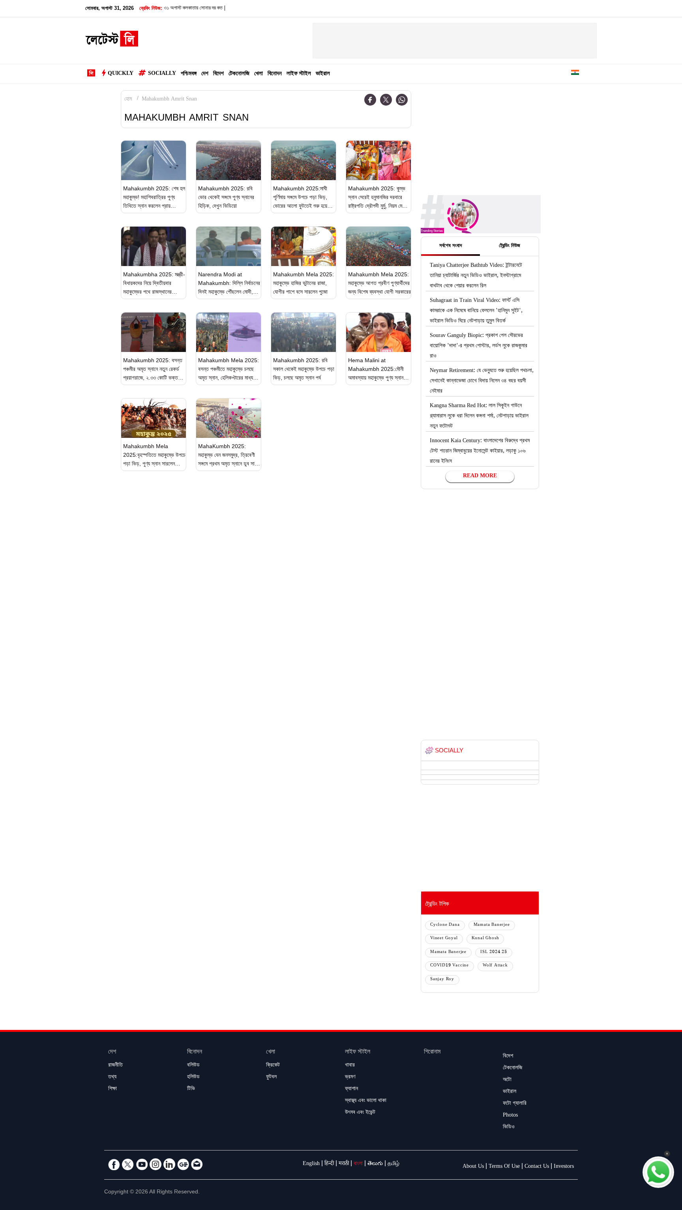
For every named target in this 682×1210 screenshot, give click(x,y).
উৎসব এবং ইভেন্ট (360, 1113)
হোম (128, 99)
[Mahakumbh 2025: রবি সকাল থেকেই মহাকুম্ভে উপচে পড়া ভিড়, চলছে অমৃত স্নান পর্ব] (303, 332)
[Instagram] (155, 1164)
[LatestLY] (111, 41)
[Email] (197, 1164)
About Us (473, 1167)
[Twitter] (386, 100)
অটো (507, 1080)
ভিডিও (509, 1127)
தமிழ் (393, 1164)
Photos (510, 1115)
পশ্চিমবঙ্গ (189, 74)
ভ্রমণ (350, 1077)
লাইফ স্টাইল (299, 74)
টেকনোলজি (239, 74)
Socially (162, 74)
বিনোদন (275, 74)
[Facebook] (370, 100)
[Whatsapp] (402, 100)
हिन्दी (329, 1164)
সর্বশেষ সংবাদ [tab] (450, 246)
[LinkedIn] (169, 1164)
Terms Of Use (504, 1167)
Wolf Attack (495, 965)
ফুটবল (271, 1077)
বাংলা (358, 1164)
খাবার (350, 1065)
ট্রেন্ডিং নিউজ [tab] (509, 246)
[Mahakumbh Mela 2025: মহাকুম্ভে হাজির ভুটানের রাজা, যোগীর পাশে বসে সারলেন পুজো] (303, 246)
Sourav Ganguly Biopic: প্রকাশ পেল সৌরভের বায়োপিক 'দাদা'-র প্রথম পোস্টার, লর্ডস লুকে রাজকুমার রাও (478, 346)
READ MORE (480, 476)
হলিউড (193, 1077)
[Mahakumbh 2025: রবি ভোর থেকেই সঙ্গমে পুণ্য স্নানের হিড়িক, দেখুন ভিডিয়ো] (228, 160)
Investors (564, 1167)
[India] (575, 74)
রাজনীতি (115, 1065)
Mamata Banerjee (492, 925)
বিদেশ (218, 74)
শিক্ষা (112, 1089)
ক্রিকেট (273, 1065)
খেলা (258, 74)
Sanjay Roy (442, 979)
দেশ (204, 74)
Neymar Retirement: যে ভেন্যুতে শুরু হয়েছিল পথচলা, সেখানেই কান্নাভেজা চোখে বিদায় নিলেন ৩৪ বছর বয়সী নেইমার (482, 381)
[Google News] (183, 1164)
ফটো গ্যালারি (514, 1104)
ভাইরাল (323, 74)
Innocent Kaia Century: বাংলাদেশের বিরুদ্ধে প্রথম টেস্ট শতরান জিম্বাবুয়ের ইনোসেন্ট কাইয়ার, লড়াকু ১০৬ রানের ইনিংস (480, 451)
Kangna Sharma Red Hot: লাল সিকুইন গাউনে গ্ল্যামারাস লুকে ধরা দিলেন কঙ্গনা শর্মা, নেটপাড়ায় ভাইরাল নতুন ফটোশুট (479, 416)
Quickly (120, 74)
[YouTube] (142, 1164)
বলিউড (193, 1065)
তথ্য (112, 1077)
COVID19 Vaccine (449, 965)
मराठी (344, 1164)
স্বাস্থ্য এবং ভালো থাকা (365, 1101)
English (311, 1164)
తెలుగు (375, 1164)
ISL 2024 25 (493, 952)
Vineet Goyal (444, 938)
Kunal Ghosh (485, 938)
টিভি (191, 1089)
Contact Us (537, 1167)
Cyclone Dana (445, 925)
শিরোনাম (432, 1052)
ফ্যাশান (351, 1089)
